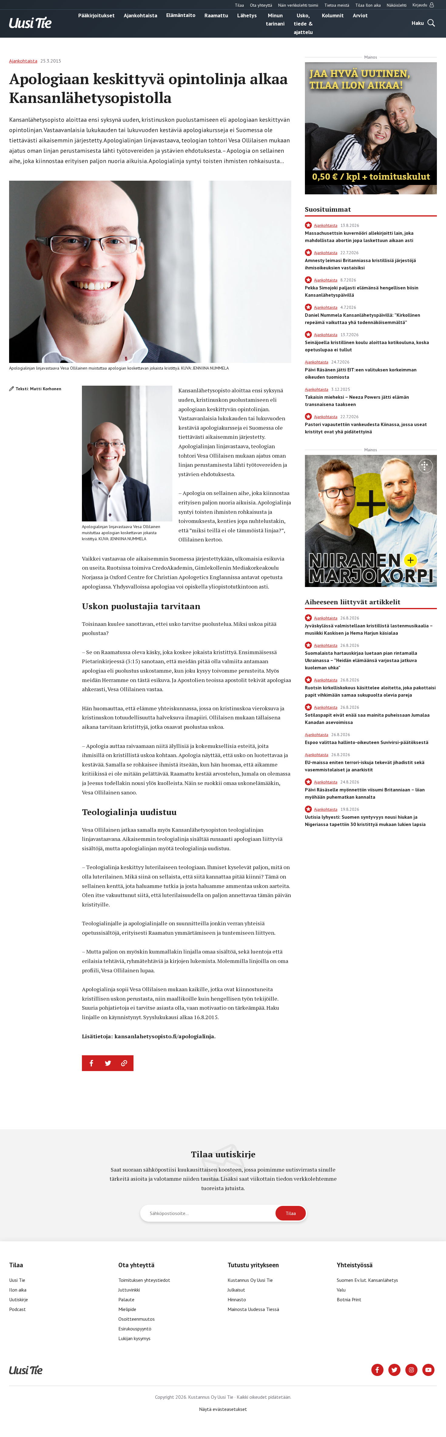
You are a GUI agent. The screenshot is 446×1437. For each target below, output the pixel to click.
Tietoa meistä (336, 5)
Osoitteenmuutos (136, 1319)
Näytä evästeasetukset (223, 1409)
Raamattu (216, 15)
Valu (341, 1290)
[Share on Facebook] (91, 1063)
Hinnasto (237, 1299)
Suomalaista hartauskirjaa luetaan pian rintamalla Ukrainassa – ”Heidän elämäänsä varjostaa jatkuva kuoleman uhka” (361, 660)
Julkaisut (236, 1290)
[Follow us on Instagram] (411, 1369)
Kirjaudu (420, 5)
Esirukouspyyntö (134, 1329)
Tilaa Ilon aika (368, 5)
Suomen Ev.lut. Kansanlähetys (367, 1280)
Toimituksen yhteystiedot (144, 1280)
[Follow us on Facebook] (377, 1369)
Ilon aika (17, 1290)
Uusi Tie (17, 1280)
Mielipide (127, 1309)
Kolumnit (333, 15)
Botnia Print (349, 1299)
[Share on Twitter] (108, 1063)
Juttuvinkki (129, 1290)
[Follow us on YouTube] (428, 1369)
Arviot (360, 15)
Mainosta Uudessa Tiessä (253, 1309)
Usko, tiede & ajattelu (303, 23)
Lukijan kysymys (134, 1338)
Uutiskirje (18, 1299)
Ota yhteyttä (261, 5)
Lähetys (247, 15)
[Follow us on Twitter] (394, 1369)
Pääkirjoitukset (96, 15)
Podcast (17, 1309)
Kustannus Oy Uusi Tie (250, 1280)
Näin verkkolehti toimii (298, 5)
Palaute (126, 1299)
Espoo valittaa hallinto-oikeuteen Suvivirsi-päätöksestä (366, 742)
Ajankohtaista (140, 15)
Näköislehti (397, 5)
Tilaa (239, 5)
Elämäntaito (180, 15)
